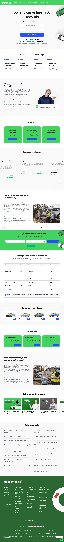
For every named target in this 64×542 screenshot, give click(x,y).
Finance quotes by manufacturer (30, 507)
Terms (38, 523)
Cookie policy (6, 494)
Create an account (7, 501)
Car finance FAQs (30, 509)
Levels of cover (18, 510)
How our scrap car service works (20, 493)
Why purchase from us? (19, 506)
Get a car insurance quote (31, 489)
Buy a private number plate (43, 489)
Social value (6, 489)
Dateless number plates (43, 492)
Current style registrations (43, 497)
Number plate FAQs (42, 502)
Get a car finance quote (31, 494)
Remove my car (18, 498)
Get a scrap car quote (19, 489)
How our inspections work (43, 509)
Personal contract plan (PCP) (31, 500)
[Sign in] (61, 2)
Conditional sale (30, 505)
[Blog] (48, 2)
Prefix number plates (42, 495)
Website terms (6, 495)
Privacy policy (6, 492)
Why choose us (41, 511)
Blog (4, 505)
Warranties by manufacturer (18, 509)
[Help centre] (58, 2)
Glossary (17, 512)
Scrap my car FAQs (18, 496)
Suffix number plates (42, 494)
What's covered (18, 505)
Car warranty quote (18, 503)
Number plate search (42, 500)
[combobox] (32, 30)
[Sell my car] (16, 2)
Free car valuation (7, 502)
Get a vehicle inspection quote (43, 508)
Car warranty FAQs (18, 513)
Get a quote (18, 344)
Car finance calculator (31, 496)
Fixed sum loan (29, 503)
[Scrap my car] (23, 2)
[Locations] (29, 2)
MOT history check (7, 504)
